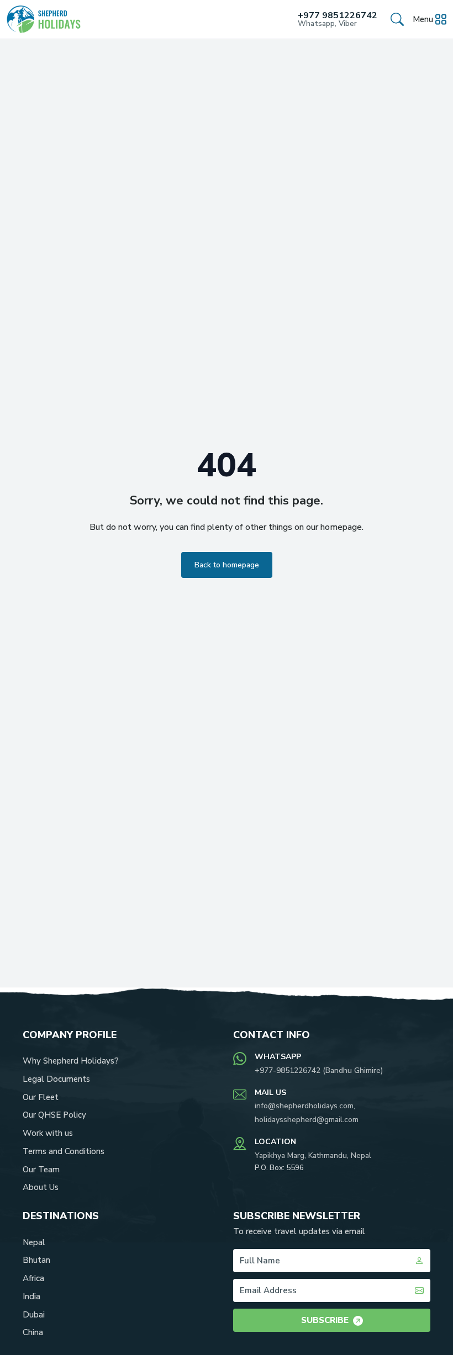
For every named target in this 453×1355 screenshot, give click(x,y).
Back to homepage (226, 565)
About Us (41, 1187)
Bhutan (36, 1260)
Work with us (48, 1133)
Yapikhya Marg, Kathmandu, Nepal (313, 1155)
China (33, 1332)
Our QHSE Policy (54, 1114)
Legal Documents (56, 1079)
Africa (33, 1278)
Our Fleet (41, 1097)
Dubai (34, 1314)
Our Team (41, 1169)
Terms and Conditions (63, 1151)
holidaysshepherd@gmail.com (307, 1119)
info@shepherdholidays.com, (305, 1106)
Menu (423, 19)
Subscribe (325, 1320)
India (31, 1296)
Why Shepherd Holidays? (71, 1060)
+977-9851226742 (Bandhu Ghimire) (319, 1070)
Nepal (34, 1242)
